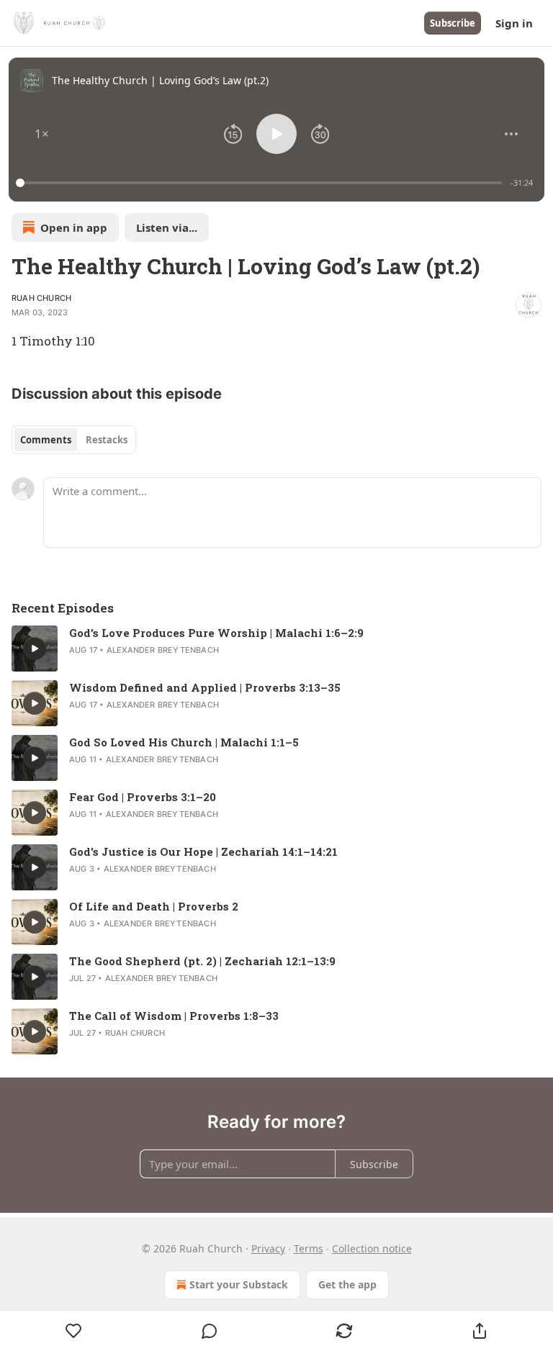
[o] (34, 648)
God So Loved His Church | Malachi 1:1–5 (184, 742)
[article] (276, 648)
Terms (308, 1248)
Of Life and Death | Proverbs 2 (153, 906)
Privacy (268, 1248)
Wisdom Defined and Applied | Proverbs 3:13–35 (205, 687)
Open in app (73, 227)
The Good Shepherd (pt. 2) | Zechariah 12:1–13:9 (202, 961)
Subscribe (452, 23)
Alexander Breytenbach (163, 650)
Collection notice (372, 1248)
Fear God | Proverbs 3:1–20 (142, 797)
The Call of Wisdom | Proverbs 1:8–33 (174, 1015)
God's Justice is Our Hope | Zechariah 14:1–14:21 (203, 851)
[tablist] (74, 439)
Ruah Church (41, 298)
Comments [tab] (45, 439)
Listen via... (166, 227)
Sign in (514, 23)
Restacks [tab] (106, 439)
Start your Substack (238, 1284)
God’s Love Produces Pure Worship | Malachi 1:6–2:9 (216, 632)
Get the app (347, 1284)
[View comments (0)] (209, 1330)
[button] (41, 134)
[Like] (74, 1330)
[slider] (261, 183)
